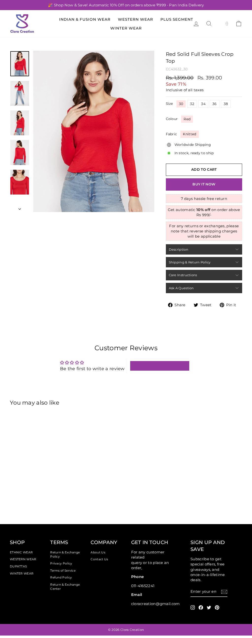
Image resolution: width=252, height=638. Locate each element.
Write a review (160, 366)
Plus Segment (176, 19)
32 (192, 104)
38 (226, 104)
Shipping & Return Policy (190, 262)
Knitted (189, 134)
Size (169, 103)
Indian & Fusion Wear (84, 19)
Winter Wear (126, 28)
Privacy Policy (61, 563)
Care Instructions (183, 275)
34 (203, 104)
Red (187, 119)
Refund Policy (61, 577)
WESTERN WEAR (23, 559)
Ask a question (181, 288)
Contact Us (99, 559)
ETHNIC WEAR (21, 552)
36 (214, 104)
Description (178, 249)
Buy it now (203, 184)
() (227, 23)
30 (181, 104)
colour (172, 119)
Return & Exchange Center (65, 587)
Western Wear (135, 19)
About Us (98, 552)
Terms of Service (63, 570)
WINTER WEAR (21, 573)
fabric (171, 134)
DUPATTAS (18, 566)
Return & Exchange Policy (65, 554)
